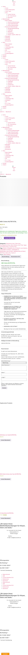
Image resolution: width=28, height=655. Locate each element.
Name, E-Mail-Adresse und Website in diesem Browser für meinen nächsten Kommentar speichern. (12, 384)
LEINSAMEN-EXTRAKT (5, 249)
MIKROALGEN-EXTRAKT (20, 251)
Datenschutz (6, 579)
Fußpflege (10, 30)
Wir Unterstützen (12, 16)
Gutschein (7, 39)
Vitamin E (13, 253)
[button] (1, 110)
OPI (6, 50)
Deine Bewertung (6, 360)
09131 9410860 (16, 536)
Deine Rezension (5, 365)
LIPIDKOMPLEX (15, 249)
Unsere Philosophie (10, 9)
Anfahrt (4, 56)
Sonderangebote (9, 53)
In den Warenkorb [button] (5, 440)
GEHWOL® (7, 48)
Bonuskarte (8, 41)
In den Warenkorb (9, 238)
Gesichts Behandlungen (13, 22)
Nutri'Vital (20, 245)
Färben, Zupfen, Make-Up (14, 34)
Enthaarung (10, 33)
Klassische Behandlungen (11, 26)
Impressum (5, 580)
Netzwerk (10, 17)
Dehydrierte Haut (10, 243)
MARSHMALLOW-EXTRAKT (6, 251)
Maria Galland (8, 20)
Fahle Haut (17, 243)
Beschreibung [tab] (5, 256)
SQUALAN (7, 253)
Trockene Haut (12, 246)
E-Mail (3, 377)
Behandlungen (6, 19)
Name (3, 372)
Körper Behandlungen (13, 25)
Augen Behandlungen (13, 23)
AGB (4, 576)
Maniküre (10, 31)
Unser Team (8, 11)
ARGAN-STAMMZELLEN (9, 248)
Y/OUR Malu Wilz (9, 47)
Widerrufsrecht (6, 574)
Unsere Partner (11, 14)
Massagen (7, 36)
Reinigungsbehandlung (13, 28)
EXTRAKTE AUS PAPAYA (21, 248)
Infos (6, 12)
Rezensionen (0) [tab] (15, 256)
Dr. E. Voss (7, 51)
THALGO (7, 45)
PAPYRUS (2, 253)
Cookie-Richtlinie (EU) (8, 577)
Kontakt (4, 55)
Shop (4, 42)
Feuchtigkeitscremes (5, 245)
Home (4, 6)
